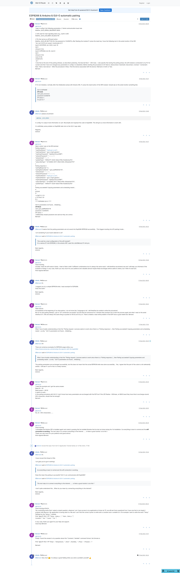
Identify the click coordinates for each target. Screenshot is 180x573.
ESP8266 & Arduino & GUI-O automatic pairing (60, 236)
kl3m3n (37, 111)
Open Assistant (105, 10)
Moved (32, 19)
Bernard (37, 23)
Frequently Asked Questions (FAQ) (46, 19)
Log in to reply (144, 19)
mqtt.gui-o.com (52, 150)
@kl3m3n (44, 23)
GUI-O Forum (40, 3)
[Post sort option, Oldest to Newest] (137, 19)
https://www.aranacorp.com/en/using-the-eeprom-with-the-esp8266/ (56, 349)
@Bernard (44, 79)
